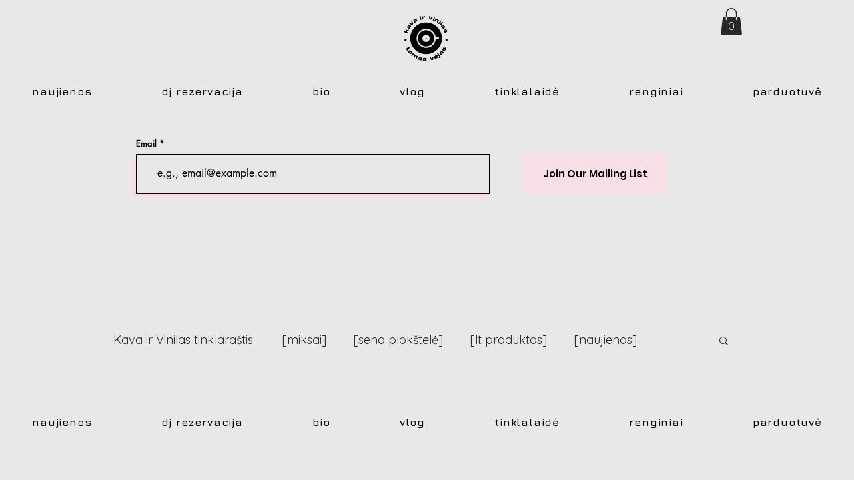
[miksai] (304, 339)
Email (146, 143)
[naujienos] (605, 339)
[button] (731, 21)
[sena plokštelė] (398, 339)
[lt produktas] (508, 339)
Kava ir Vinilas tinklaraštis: (184, 339)
